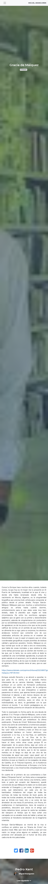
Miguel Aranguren (37, 3)
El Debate (24, 69)
